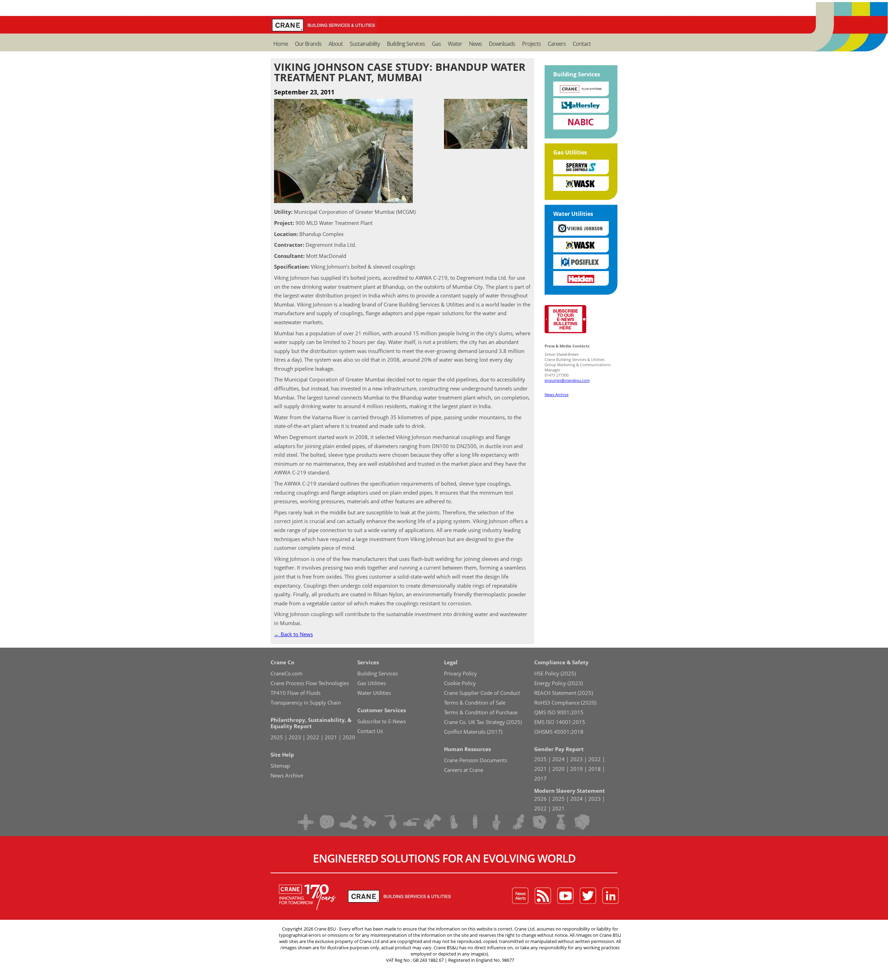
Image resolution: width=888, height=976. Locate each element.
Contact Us (370, 730)
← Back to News (293, 634)
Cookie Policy (460, 683)
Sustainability (365, 44)
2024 (558, 759)
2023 (295, 737)
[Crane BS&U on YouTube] (565, 896)
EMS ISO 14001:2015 (559, 721)
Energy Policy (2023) (558, 683)
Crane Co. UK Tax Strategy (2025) (483, 721)
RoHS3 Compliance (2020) (565, 702)
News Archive (557, 394)
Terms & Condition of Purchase (481, 712)
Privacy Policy (460, 673)
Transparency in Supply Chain (306, 702)
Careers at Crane (463, 769)
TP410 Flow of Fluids (296, 692)
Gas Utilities (570, 152)
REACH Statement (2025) (563, 692)
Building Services (406, 44)
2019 (576, 768)
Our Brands (308, 44)
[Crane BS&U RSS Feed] (543, 896)
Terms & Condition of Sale (474, 702)
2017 (540, 778)
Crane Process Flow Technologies (310, 683)
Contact (582, 44)
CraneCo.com (286, 673)
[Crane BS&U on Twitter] (588, 896)
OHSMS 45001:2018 (558, 731)
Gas (436, 44)
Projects (531, 44)
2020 (349, 737)
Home (280, 44)
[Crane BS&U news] (520, 896)
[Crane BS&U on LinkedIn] (610, 896)
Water (455, 44)
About (335, 44)
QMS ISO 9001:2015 (558, 712)
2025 (277, 737)
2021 (331, 737)
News (475, 44)
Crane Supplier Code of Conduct (482, 692)
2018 (594, 768)
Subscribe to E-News (381, 721)
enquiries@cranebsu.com (567, 380)
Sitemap (280, 765)
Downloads (502, 44)
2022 (313, 737)
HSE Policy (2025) (555, 673)
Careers (557, 44)
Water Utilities (573, 214)
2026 (540, 798)
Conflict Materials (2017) (473, 731)
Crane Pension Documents (475, 760)
